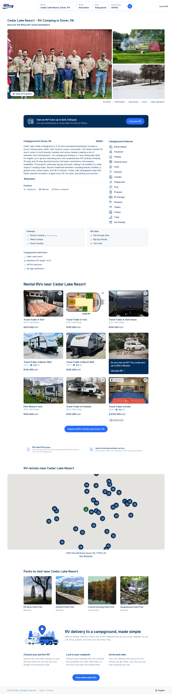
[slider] (33, 365)
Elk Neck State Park (33, 607)
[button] (57, 6)
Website (45, 189)
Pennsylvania (133, 102)
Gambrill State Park (65, 607)
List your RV (135, 121)
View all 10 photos (24, 94)
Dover (144, 102)
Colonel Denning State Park (101, 607)
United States (120, 102)
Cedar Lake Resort (158, 102)
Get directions (86, 556)
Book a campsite (62, 189)
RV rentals (107, 102)
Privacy (50, 690)
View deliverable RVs (86, 677)
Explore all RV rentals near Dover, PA (86, 429)
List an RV (163, 6)
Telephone (31, 189)
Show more (29, 178)
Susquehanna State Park (131, 607)
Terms (41, 690)
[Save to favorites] (60, 293)
